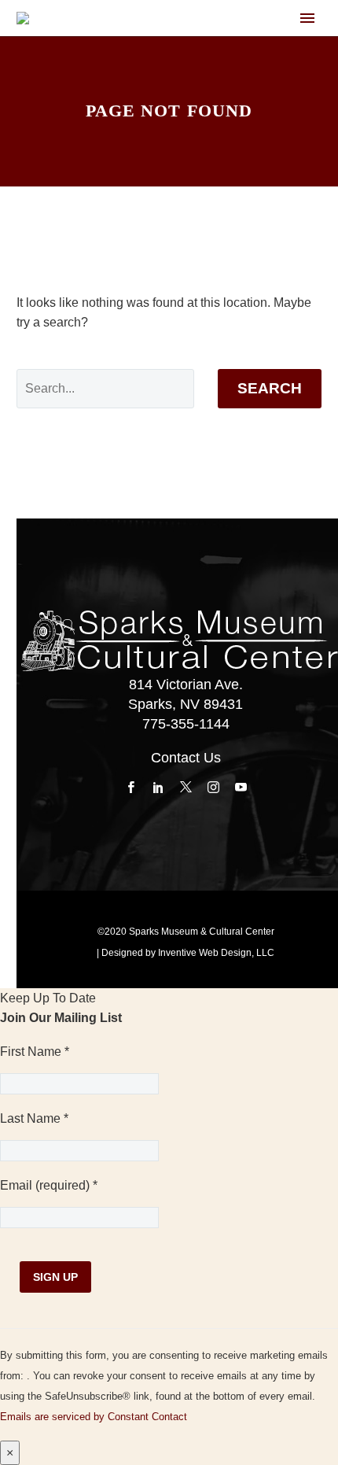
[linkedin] (158, 787)
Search (269, 388)
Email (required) (48, 1185)
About (234, 49)
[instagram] (213, 787)
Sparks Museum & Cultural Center (201, 931)
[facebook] (131, 787)
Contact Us (186, 758)
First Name (34, 1051)
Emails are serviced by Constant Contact (93, 1417)
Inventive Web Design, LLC (216, 952)
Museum (301, 49)
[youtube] (241, 787)
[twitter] (186, 787)
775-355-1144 (186, 724)
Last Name (34, 1118)
